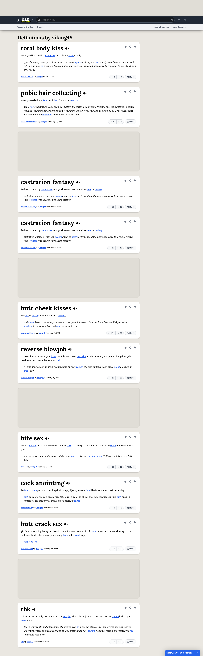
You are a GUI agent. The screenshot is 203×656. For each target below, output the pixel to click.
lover (71, 55)
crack (93, 531)
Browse (40, 27)
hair (56, 100)
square (51, 55)
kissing (35, 315)
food (88, 490)
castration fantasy (28, 206)
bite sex (24, 467)
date (49, 114)
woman (79, 367)
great (117, 367)
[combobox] (105, 20)
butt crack (29, 541)
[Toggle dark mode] (184, 19)
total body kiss (27, 76)
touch (27, 490)
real (89, 189)
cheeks (61, 315)
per (46, 55)
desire (75, 196)
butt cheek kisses (28, 333)
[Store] (178, 19)
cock (58, 360)
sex (36, 541)
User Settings (179, 27)
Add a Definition (162, 27)
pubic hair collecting (29, 121)
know (99, 456)
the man (92, 456)
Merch (132, 77)
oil (42, 66)
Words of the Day (25, 27)
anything (28, 326)
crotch (74, 100)
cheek (31, 322)
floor (65, 535)
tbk (22, 641)
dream (58, 196)
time (44, 114)
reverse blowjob (27, 377)
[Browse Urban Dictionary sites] (25, 20)
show (113, 445)
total (58, 326)
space (77, 501)
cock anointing (27, 507)
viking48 (39, 76)
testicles (33, 200)
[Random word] (171, 19)
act (27, 315)
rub (35, 490)
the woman (46, 189)
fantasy (98, 189)
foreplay (67, 616)
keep (45, 100)
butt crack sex (27, 548)
